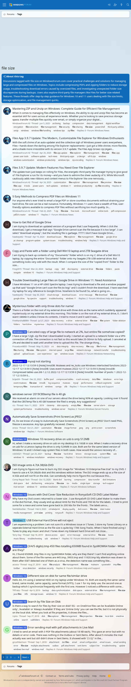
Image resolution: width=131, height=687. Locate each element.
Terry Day (16, 534)
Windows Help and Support (67, 272)
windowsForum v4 (30, 675)
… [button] (14, 657)
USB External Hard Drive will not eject (43, 520)
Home (102, 675)
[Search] (128, 4)
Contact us (51, 675)
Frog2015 (16, 269)
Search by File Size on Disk (37, 601)
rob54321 (16, 453)
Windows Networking (104, 353)
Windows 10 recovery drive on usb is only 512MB (51, 439)
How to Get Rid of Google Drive (31, 222)
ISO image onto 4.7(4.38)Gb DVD (33, 465)
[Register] (115, 4)
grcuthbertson (19, 642)
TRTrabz (16, 590)
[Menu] (4, 5)
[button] (41, 676)
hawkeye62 (17, 236)
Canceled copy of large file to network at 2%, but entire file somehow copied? (69, 332)
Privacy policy (83, 675)
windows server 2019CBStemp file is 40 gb (39, 394)
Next (24, 657)
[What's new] (121, 4)
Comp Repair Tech (21, 479)
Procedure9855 (19, 346)
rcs (13, 405)
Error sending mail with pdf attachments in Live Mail (53, 627)
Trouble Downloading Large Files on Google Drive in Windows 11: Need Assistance (64, 280)
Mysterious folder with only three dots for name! (43, 306)
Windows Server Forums (97, 409)
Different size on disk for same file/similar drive (50, 576)
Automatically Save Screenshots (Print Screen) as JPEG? (47, 416)
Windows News (102, 130)
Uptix (15, 616)
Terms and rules (66, 675)
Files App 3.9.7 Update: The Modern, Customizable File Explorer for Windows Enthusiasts (68, 138)
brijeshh (16, 379)
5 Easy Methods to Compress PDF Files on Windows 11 (46, 196)
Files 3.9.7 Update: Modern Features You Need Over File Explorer (53, 167)
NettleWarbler (19, 509)
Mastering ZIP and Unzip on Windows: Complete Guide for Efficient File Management (66, 108)
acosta (15, 564)
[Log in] (109, 4)
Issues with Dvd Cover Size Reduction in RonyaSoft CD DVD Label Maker (65, 494)
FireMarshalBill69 (20, 320)
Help (94, 675)
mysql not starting (32, 361)
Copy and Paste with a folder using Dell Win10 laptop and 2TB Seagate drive (60, 251)
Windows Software (54, 431)
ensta (15, 428)
